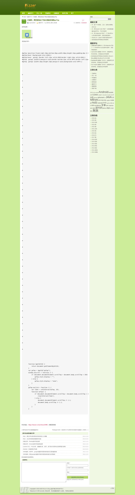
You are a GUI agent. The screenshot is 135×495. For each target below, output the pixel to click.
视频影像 (94, 86)
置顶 (113, 488)
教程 (94, 108)
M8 (92, 99)
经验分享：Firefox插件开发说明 (31, 441)
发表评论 (78, 22)
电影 (108, 108)
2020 (93, 131)
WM (92, 105)
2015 (93, 141)
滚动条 (55, 22)
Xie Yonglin (94, 64)
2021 (93, 128)
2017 (93, 137)
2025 (93, 120)
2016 (93, 139)
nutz (94, 102)
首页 (25, 17)
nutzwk (100, 103)
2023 (93, 124)
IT (104, 97)
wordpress (97, 105)
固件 (107, 105)
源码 (52, 22)
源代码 (48, 22)
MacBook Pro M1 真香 (104, 58)
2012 (91, 92)
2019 (93, 133)
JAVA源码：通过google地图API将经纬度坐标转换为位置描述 (39, 454)
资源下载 (94, 88)
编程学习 (29, 17)
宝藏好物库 (94, 45)
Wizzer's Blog (30, 5)
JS (113, 97)
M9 (96, 100)
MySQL (103, 100)
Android (103, 91)
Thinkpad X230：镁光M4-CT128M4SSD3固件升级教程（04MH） (69, 430)
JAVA (109, 97)
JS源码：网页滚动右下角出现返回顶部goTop (43, 20)
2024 (93, 122)
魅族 (95, 110)
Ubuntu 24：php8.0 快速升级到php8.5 (102, 37)
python (108, 103)
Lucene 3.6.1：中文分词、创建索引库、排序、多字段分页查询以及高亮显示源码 (44, 446)
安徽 (110, 105)
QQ (111, 103)
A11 (94, 92)
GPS (112, 95)
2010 (93, 152)
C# (91, 95)
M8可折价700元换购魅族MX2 (30, 430)
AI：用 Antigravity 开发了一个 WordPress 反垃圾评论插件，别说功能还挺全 (102, 47)
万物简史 (94, 73)
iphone (96, 97)
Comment (84, 21)
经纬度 (112, 108)
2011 (93, 150)
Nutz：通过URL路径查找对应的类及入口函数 (35, 436)
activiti (96, 92)
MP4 (99, 100)
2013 (93, 145)
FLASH (108, 95)
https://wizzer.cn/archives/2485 (38, 425)
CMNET (100, 95)
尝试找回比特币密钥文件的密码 (100, 39)
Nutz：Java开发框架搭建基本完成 (32, 439)
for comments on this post (75, 479)
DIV (106, 95)
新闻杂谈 (94, 82)
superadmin (32, 22)
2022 (93, 126)
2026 (93, 118)
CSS (103, 95)
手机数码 (94, 77)
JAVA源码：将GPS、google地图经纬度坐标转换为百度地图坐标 (40, 451)
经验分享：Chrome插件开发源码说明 (33, 444)
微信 (112, 105)
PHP (104, 103)
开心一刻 (94, 75)
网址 (68, 472)
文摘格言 (94, 79)
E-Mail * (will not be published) (75, 467)
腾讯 (91, 111)
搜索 (91, 17)
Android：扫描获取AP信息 (30, 449)
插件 (91, 108)
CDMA (95, 95)
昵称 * (68, 463)
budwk (111, 92)
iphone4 (101, 97)
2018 (93, 135)
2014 (93, 143)
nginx (108, 100)
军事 (103, 105)
